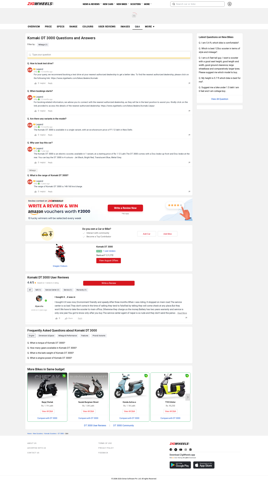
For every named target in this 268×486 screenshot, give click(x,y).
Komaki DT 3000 (104, 246)
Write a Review (109, 283)
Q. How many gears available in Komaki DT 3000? (52, 348)
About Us (32, 443)
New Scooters (38, 433)
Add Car (146, 234)
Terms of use (105, 443)
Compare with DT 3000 (47, 418)
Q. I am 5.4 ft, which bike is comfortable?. (219, 42)
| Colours (63, 266)
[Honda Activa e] (129, 386)
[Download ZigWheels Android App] (180, 465)
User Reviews (107, 26)
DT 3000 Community (123, 425)
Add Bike (167, 234)
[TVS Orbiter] (170, 386)
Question (223, 99)
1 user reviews (109, 251)
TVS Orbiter (170, 402)
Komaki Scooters (50, 433)
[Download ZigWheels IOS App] (204, 465)
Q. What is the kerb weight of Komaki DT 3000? (50, 353)
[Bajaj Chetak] (47, 386)
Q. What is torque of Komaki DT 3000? (46, 343)
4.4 (98, 251)
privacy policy (106, 448)
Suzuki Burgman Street (88, 402)
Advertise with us (36, 448)
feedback (103, 453)
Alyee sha (39, 306)
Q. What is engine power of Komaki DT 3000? (49, 358)
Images (56, 266)
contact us (33, 453)
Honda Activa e (129, 402)
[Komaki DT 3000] (60, 253)
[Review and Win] (108, 209)
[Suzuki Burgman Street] (88, 386)
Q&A (137, 26)
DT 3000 (61, 433)
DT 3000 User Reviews (95, 425)
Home (29, 433)
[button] (174, 4)
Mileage (32, 170)
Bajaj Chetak (47, 402)
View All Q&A (47, 411)
